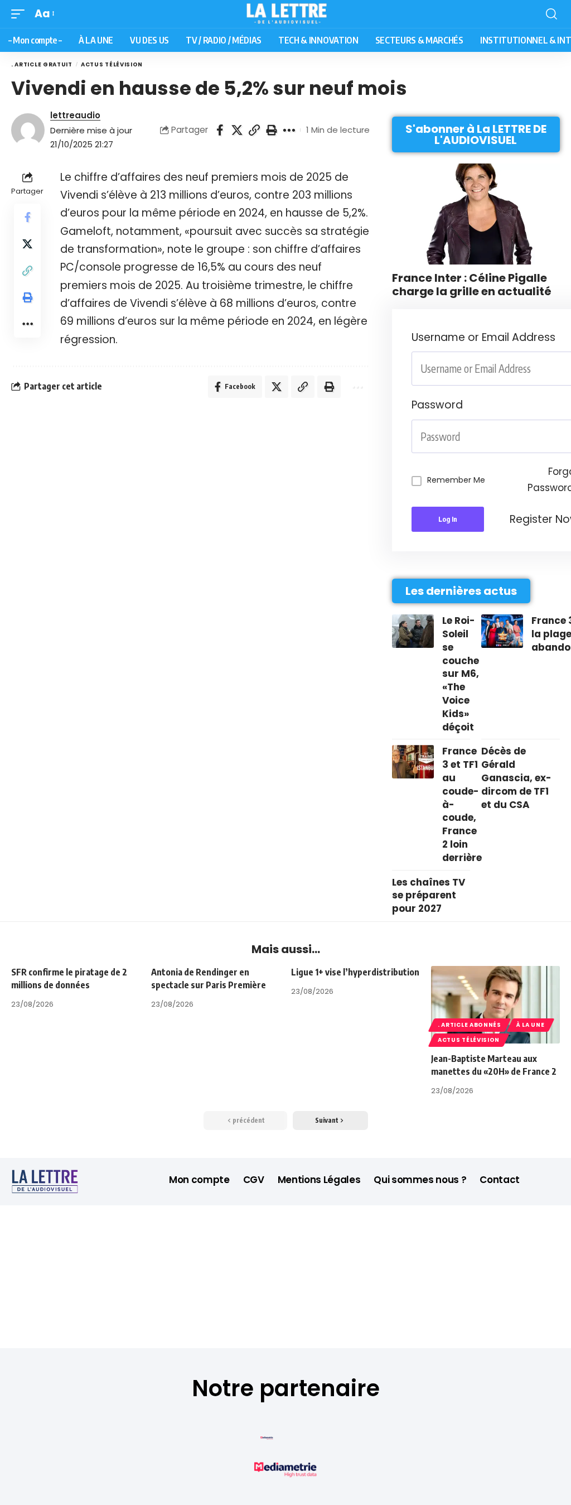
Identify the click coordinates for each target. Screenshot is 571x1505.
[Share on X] (237, 130)
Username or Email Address (483, 337)
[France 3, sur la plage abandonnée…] (502, 631)
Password (437, 404)
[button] (20, 14)
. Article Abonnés (469, 1025)
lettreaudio (75, 115)
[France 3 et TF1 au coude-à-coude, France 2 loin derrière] (413, 761)
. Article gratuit (41, 64)
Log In (447, 519)
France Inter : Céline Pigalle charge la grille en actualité (471, 284)
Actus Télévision (112, 64)
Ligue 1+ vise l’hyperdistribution (355, 972)
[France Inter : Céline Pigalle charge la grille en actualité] (476, 214)
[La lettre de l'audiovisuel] (285, 14)
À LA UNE (530, 1025)
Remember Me (456, 479)
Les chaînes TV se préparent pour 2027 (428, 896)
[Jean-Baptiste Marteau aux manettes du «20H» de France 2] (495, 1005)
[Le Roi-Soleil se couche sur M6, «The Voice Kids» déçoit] (413, 631)
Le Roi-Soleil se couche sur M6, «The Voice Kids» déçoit (460, 673)
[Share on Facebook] (220, 130)
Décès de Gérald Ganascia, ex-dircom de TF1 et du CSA (516, 777)
